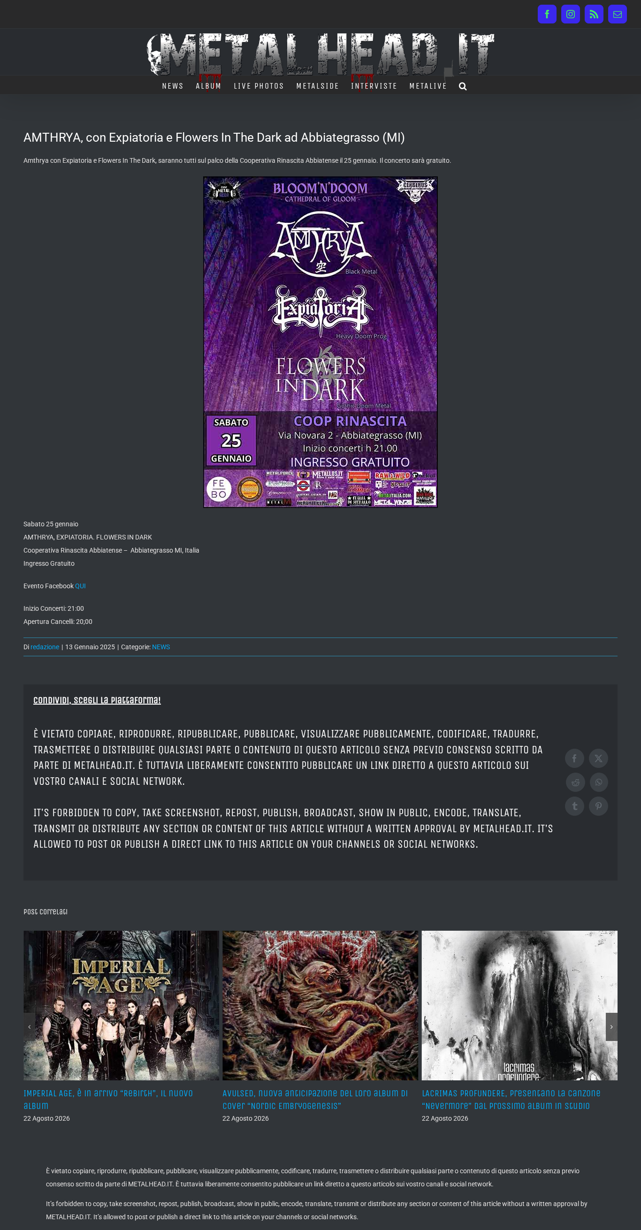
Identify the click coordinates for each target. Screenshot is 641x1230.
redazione (45, 647)
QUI (80, 586)
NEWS (161, 647)
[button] (463, 85)
